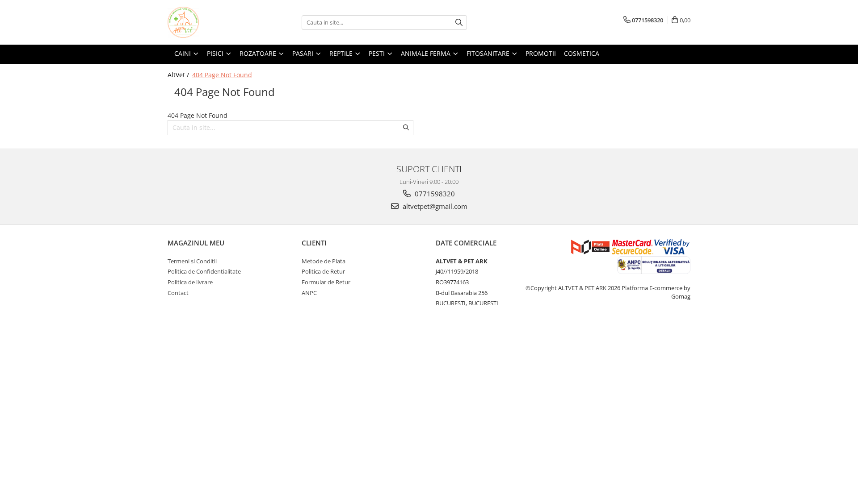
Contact (178, 293)
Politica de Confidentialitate (204, 271)
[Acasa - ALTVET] (212, 22)
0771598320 (434, 193)
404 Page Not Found (222, 75)
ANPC (309, 293)
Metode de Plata (323, 261)
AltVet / (179, 75)
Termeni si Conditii (192, 261)
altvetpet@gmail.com (434, 206)
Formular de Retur (326, 282)
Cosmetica (581, 53)
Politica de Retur (323, 271)
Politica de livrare (190, 282)
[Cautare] (459, 22)
